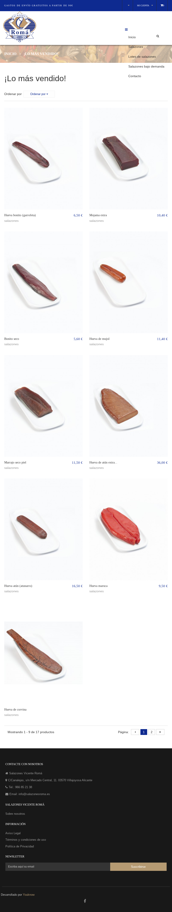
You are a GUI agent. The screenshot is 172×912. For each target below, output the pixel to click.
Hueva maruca (98, 586)
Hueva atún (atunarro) (18, 586)
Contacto (134, 76)
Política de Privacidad (19, 846)
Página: (123, 732)
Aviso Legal (13, 833)
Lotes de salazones (142, 56)
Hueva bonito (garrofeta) (20, 215)
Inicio (132, 37)
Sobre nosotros (15, 813)
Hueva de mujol (99, 339)
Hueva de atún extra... (103, 462)
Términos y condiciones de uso (25, 839)
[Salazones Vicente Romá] (69, 27)
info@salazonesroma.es (34, 794)
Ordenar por (13, 94)
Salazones (135, 47)
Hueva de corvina (15, 709)
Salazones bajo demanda (146, 66)
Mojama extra (98, 215)
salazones (11, 220)
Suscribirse (138, 866)
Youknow (28, 894)
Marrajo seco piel (15, 462)
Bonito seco (11, 339)
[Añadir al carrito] (50, 108)
